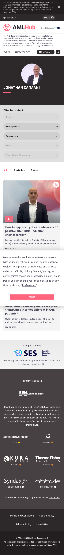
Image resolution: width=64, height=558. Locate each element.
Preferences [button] (29, 285)
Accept (32, 297)
